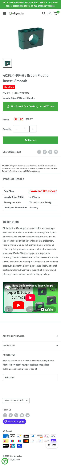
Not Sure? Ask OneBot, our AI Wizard (32, 106)
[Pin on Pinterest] (45, 152)
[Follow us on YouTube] (22, 415)
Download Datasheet (43, 191)
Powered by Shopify (11, 459)
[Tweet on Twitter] (50, 152)
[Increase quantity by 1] (33, 129)
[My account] (49, 13)
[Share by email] (56, 152)
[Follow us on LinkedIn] (27, 415)
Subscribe (12, 386)
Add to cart (30, 140)
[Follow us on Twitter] (11, 415)
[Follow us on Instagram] (16, 415)
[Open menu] (4, 13)
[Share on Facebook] (39, 152)
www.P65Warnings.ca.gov (30, 171)
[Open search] (43, 13)
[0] (55, 13)
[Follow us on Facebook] (5, 415)
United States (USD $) (14, 400)
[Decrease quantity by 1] (17, 129)
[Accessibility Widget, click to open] (4, 461)
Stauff (6, 93)
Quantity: (7, 129)
